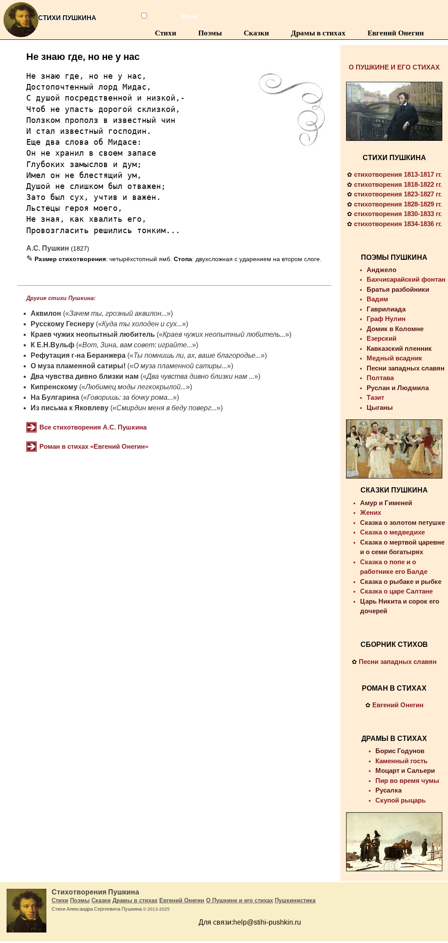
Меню (184, 16)
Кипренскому (54, 387)
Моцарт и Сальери (405, 770)
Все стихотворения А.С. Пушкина (93, 427)
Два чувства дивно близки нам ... (200, 376)
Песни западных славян (405, 368)
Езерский (381, 338)
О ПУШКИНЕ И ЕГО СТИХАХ (394, 67)
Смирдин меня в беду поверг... (166, 408)
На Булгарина (55, 397)
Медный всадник (394, 358)
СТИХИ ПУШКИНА (394, 157)
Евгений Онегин (396, 33)
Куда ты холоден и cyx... (142, 324)
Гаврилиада (386, 309)
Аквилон (46, 313)
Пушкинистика (295, 900)
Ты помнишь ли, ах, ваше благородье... (197, 355)
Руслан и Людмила (398, 387)
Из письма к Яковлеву (69, 408)
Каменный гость (401, 761)
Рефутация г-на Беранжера (78, 355)
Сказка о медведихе (392, 532)
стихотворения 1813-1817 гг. (398, 174)
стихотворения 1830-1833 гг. (398, 213)
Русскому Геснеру (62, 324)
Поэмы (210, 33)
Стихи (165, 33)
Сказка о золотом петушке (402, 522)
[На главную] (21, 37)
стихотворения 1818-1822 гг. (398, 184)
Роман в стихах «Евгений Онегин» (93, 446)
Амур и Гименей (386, 502)
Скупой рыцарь (400, 800)
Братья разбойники (398, 289)
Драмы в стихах (318, 33)
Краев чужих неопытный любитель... (224, 334)
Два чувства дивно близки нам (85, 376)
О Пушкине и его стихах (239, 900)
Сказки (256, 33)
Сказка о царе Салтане (396, 591)
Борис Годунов (399, 750)
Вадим (377, 299)
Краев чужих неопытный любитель (93, 334)
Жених (370, 512)
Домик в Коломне (395, 328)
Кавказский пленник (399, 348)
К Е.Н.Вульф (52, 345)
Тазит (375, 397)
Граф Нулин (386, 318)
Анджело (381, 269)
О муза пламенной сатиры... (180, 366)
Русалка (388, 790)
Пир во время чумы (407, 780)
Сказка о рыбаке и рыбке (400, 581)
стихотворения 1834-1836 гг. (398, 223)
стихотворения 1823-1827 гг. (398, 194)
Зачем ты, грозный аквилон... (118, 313)
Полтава (380, 377)
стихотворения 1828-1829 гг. (398, 204)
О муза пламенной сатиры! (78, 366)
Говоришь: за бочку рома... (130, 397)
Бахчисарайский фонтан (406, 279)
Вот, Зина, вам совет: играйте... (137, 345)
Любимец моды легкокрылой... (135, 387)
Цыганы (380, 407)
